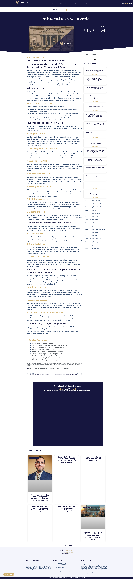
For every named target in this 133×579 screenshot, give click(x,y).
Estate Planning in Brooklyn (92, 210)
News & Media (76, 3)
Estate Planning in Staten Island (93, 226)
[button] (84, 30)
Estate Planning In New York (92, 200)
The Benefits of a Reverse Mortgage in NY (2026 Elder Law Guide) (95, 160)
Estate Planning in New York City (93, 207)
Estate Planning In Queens (92, 216)
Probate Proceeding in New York (43, 350)
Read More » (95, 74)
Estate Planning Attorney (39, 368)
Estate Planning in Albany (91, 232)
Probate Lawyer (66, 368)
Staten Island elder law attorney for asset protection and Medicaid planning (95, 193)
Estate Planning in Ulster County (93, 238)
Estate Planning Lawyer (48, 368)
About (52, 3)
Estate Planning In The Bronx (92, 213)
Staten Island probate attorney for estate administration (95, 176)
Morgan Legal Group (79, 578)
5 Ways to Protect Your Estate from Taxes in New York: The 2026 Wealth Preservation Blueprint (95, 142)
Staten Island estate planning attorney (95, 184)
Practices (60, 3)
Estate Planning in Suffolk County (94, 235)
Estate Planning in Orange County (94, 242)
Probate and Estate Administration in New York (48, 352)
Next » (71, 545)
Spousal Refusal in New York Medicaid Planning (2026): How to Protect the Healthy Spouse (95, 79)
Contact (85, 3)
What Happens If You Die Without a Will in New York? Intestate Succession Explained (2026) (95, 115)
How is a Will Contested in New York (44, 343)
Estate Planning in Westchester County (95, 229)
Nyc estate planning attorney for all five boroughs (95, 168)
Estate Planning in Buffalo (91, 219)
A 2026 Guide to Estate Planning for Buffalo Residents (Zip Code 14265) (95, 133)
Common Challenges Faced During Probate (47, 354)
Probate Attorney (60, 368)
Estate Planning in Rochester (92, 222)
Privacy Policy (69, 578)
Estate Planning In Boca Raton (93, 245)
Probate (41, 57)
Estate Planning (32, 57)
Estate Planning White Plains (92, 248)
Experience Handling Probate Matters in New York (48, 358)
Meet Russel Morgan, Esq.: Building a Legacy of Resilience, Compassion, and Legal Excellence (95, 70)
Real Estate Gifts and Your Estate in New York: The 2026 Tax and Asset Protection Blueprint (95, 125)
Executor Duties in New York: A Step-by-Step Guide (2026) (95, 88)
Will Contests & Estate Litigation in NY (45, 356)
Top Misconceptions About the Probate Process (48, 347)
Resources (66, 3)
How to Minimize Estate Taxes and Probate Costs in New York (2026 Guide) (95, 151)
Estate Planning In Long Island (93, 203)
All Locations (86, 560)
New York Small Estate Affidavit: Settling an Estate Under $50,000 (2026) (95, 106)
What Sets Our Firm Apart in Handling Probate (47, 360)
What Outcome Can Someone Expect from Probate (49, 345)
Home (47, 3)
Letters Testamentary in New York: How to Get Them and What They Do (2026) (95, 97)
